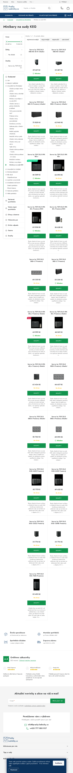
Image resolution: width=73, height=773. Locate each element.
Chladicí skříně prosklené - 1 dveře (16, 151)
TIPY (8, 80)
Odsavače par (13, 220)
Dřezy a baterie (13, 215)
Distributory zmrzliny (15, 124)
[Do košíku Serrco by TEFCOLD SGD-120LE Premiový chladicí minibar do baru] (36, 550)
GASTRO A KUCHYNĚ (13, 180)
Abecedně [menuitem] (65, 40)
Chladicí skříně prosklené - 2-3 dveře (16, 156)
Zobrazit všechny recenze (27, 660)
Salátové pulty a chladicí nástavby (16, 128)
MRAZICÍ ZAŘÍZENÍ (12, 83)
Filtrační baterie (11, 188)
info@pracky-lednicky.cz (38, 724)
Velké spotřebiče (11, 193)
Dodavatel (11, 77)
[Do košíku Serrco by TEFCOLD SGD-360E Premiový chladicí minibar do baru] (36, 498)
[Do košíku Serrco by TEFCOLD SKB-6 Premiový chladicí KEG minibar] (36, 445)
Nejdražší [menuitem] (55, 40)
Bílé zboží (10, 175)
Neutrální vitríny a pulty (15, 136)
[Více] (68, 15)
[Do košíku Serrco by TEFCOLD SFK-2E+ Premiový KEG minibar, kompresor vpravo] (58, 236)
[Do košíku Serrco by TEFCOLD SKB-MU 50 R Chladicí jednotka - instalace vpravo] (36, 78)
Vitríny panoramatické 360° (15, 112)
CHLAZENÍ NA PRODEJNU (14, 86)
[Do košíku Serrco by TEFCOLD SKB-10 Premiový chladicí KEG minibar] (36, 131)
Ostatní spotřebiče (12, 185)
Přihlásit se (58, 701)
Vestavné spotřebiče (12, 191)
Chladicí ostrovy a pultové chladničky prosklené (14, 106)
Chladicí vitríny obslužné (16, 139)
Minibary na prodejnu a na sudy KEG (15, 100)
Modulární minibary (14, 159)
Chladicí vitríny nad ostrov (14, 143)
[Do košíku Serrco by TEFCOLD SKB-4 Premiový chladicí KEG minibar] (58, 445)
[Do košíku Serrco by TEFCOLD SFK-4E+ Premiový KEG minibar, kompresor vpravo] (36, 236)
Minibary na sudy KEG (16, 165)
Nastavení (13, 770)
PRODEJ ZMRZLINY (12, 172)
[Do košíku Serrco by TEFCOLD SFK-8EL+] (36, 183)
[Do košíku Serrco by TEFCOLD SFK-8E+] (58, 183)
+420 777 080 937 (62, 8)
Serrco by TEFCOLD (15, 67)
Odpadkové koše (12, 177)
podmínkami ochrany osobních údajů (35, 706)
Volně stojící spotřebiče (12, 208)
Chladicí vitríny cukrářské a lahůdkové (16, 95)
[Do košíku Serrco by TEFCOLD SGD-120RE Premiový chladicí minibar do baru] (58, 550)
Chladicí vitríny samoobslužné (13, 120)
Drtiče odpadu (13, 225)
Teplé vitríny (12, 147)
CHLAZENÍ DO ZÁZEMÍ (13, 169)
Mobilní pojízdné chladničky (14, 133)
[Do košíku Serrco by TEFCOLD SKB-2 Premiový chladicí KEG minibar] (58, 131)
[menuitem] (10, 15)
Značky (10, 236)
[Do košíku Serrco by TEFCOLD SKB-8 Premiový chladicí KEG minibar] (58, 393)
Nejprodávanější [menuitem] (33, 40)
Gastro (10, 230)
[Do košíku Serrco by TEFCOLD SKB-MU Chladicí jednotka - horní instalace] (58, 78)
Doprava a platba (22, 2)
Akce (12, 2)
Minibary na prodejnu (15, 162)
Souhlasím (58, 763)
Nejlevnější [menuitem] (45, 40)
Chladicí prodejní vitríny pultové (16, 90)
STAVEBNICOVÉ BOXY (13, 183)
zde (10, 766)
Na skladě (15, 55)
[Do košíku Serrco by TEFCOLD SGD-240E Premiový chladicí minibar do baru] (58, 498)
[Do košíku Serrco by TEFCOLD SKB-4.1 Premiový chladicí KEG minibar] (36, 288)
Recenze (5, 2)
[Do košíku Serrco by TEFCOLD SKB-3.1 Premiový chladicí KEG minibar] (58, 288)
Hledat (49, 8)
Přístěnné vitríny (13, 116)
